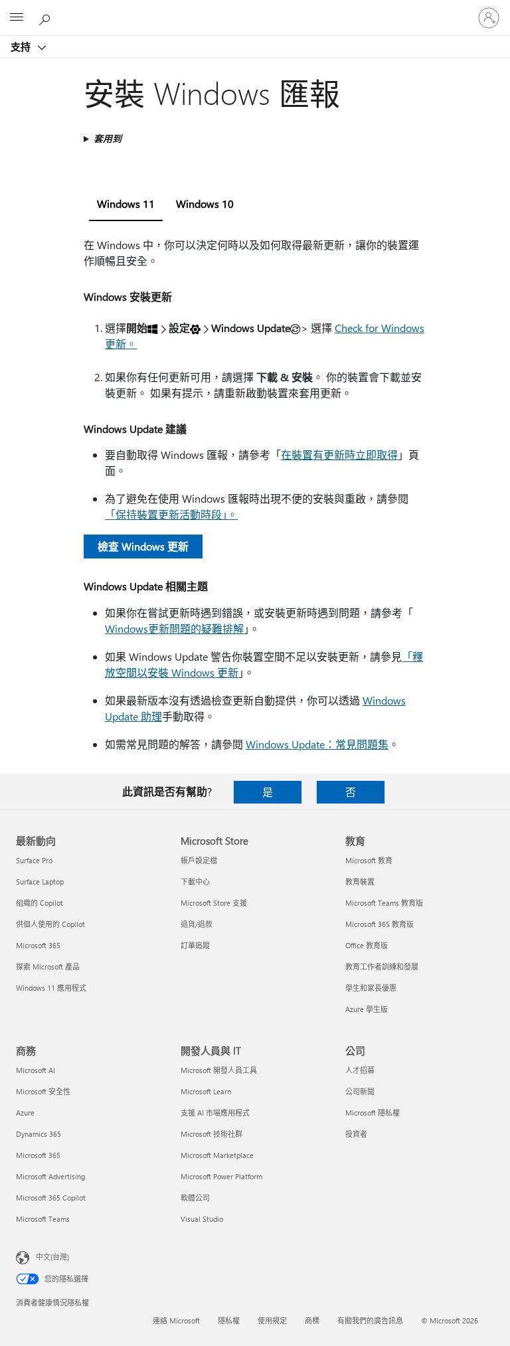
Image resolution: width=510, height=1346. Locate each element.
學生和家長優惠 (370, 988)
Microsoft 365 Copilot (51, 1198)
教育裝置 (360, 881)
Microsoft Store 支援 (214, 903)
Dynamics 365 (38, 1134)
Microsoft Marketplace (217, 1155)
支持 (22, 46)
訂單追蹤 (195, 945)
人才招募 (360, 1070)
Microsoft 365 (38, 945)
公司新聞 (360, 1091)
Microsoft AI (35, 1070)
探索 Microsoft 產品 (48, 966)
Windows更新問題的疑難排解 (174, 628)
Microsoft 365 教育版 (379, 924)
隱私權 (229, 1320)
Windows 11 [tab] (126, 203)
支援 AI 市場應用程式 (215, 1113)
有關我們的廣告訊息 (370, 1320)
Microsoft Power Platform (221, 1176)
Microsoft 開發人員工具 (219, 1070)
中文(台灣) (52, 1257)
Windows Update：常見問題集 (317, 744)
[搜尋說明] (46, 17)
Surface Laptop (40, 881)
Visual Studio (202, 1219)
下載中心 (195, 881)
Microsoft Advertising (50, 1176)
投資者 (356, 1134)
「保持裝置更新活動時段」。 (171, 514)
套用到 (108, 138)
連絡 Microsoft (176, 1320)
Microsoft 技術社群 (211, 1134)
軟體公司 (195, 1198)
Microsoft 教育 (368, 860)
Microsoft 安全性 (43, 1091)
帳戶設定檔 (199, 860)
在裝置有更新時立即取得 (339, 455)
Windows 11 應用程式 (51, 988)
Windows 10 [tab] (205, 203)
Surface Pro (34, 860)
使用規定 (272, 1320)
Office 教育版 (366, 945)
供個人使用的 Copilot (50, 924)
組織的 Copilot (39, 903)
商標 (312, 1320)
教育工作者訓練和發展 (381, 966)
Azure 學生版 (366, 1009)
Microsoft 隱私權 (372, 1113)
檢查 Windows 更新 (143, 546)
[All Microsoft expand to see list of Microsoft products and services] (17, 18)
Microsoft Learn (206, 1091)
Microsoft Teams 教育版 (384, 903)
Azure (25, 1113)
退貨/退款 (196, 924)
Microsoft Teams (43, 1219)
